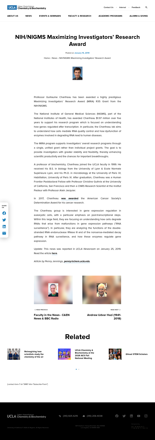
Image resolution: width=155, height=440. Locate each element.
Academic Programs (110, 16)
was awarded (69, 198)
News (28, 16)
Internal (122, 7)
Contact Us (108, 7)
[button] (146, 7)
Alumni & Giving (139, 16)
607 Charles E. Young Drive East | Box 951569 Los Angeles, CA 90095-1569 (90, 427)
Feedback (136, 7)
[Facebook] (4, 213)
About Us (12, 16)
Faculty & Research (79, 16)
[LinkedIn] (4, 226)
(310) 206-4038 (94, 416)
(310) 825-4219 (70, 416)
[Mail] (4, 233)
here (54, 253)
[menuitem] (12, 16)
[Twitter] (4, 220)
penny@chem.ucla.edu (77, 261)
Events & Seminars (50, 16)
